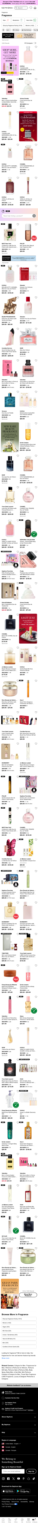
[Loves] (31, 8)
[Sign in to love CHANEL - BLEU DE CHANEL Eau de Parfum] (36, 1217)
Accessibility (24, 1501)
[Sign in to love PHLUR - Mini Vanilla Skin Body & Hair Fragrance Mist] (36, 224)
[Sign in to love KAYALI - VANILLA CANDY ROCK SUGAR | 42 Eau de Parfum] (18, 520)
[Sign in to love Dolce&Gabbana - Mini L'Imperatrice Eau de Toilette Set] (18, 583)
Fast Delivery (27, 30)
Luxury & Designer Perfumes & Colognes (18, 1377)
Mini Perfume (26, 1372)
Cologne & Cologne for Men (11, 1374)
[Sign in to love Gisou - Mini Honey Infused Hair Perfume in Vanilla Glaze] (36, 997)
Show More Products (28, 1295)
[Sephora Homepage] (7, 8)
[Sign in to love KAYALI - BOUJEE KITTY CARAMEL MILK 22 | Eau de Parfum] (18, 266)
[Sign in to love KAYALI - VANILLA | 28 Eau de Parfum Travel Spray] (36, 178)
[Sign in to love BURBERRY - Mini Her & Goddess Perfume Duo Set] (18, 744)
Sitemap (31, 1501)
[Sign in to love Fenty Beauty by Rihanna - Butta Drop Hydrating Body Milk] (18, 1091)
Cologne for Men (20, 1365)
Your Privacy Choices (8, 1504)
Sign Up (31, 1471)
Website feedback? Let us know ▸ (19, 1385)
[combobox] (21, 8)
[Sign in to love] (36, 79)
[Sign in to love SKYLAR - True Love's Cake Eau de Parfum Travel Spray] (18, 1217)
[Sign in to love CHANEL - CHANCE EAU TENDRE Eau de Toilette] (36, 808)
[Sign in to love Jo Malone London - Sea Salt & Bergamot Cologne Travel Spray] (18, 1185)
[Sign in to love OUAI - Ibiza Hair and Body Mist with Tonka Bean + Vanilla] (36, 1185)
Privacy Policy (6, 1501)
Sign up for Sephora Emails (11, 1467)
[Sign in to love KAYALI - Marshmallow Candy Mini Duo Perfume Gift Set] (36, 392)
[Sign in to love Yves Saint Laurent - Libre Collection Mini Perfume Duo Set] (18, 712)
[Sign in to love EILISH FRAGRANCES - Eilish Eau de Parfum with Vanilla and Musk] (18, 297)
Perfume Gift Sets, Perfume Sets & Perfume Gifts (18, 1369)
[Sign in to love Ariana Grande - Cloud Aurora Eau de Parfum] (36, 583)
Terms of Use (15, 1501)
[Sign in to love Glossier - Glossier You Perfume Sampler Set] (36, 266)
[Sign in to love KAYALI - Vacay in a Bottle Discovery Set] (36, 1091)
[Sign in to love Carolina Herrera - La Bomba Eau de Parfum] (18, 840)
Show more (5, 1358)
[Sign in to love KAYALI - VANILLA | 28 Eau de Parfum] (18, 178)
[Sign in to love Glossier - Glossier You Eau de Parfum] (36, 297)
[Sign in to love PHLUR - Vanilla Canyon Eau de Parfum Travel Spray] (18, 777)
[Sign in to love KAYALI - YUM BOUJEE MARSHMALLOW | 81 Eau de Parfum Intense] (36, 47)
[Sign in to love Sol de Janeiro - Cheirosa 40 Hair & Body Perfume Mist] (36, 965)
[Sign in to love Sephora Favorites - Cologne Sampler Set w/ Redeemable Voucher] (18, 871)
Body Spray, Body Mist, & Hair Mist (17, 1371)
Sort (8, 30)
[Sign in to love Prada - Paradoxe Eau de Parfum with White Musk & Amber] (36, 552)
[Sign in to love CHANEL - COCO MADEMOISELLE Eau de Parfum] (36, 456)
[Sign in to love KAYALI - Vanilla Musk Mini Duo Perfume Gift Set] (36, 648)
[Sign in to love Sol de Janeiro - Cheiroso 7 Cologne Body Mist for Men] (18, 1123)
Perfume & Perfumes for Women (16, 1368)
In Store (17, 30)
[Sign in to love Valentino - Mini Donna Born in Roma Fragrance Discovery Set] (36, 1154)
